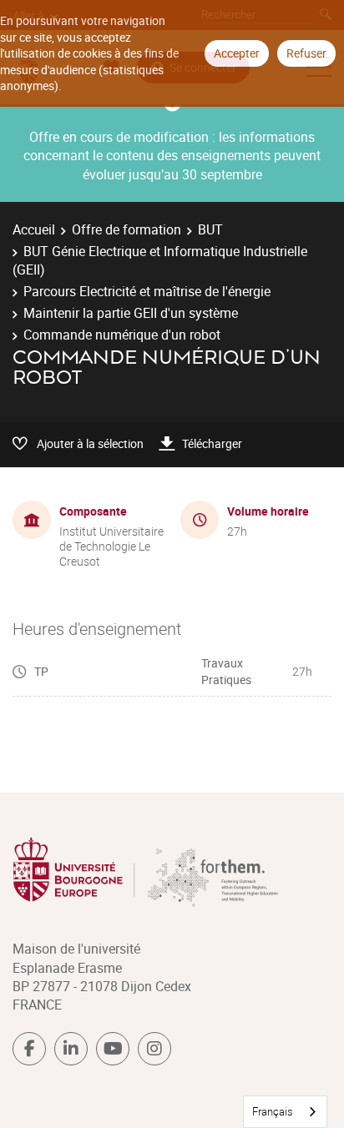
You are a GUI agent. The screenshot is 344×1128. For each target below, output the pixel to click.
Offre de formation (126, 229)
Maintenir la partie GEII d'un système (130, 313)
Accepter (237, 53)
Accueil (34, 229)
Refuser (306, 53)
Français (272, 1111)
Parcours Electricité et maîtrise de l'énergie (147, 291)
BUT (210, 229)
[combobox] (285, 1111)
